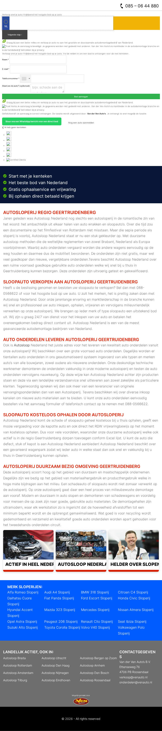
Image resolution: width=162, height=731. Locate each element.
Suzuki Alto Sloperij (22, 627)
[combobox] (25, 79)
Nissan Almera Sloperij (136, 610)
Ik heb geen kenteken (15, 127)
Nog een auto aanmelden (81, 122)
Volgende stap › (15, 34)
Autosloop (22, 345)
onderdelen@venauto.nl (135, 682)
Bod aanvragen (81, 96)
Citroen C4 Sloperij (133, 592)
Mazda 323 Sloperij (59, 610)
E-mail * (5, 69)
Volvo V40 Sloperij (95, 627)
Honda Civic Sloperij (134, 598)
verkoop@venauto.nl (133, 677)
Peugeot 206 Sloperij (61, 621)
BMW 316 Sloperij (95, 592)
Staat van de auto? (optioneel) (16, 86)
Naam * (5, 59)
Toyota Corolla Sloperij (62, 627)
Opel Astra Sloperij (22, 621)
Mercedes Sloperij (95, 610)
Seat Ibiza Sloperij (132, 621)
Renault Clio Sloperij (97, 621)
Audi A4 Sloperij (57, 592)
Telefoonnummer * (10, 78)
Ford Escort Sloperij (96, 598)
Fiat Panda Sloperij (59, 598)
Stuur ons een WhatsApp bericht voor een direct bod (31, 121)
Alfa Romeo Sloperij (22, 592)
